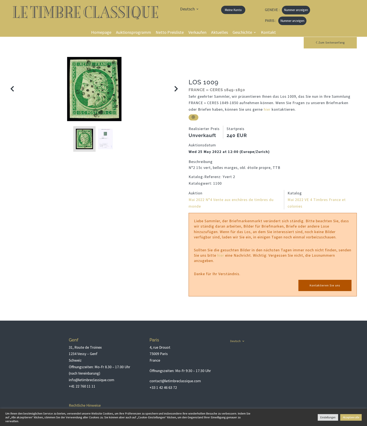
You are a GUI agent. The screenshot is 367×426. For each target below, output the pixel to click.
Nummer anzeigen (296, 10)
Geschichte (242, 33)
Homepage (101, 33)
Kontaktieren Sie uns (325, 285)
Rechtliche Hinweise (85, 405)
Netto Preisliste (170, 33)
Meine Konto (233, 10)
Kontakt (268, 33)
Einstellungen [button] (328, 417)
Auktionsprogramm (133, 33)
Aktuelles (219, 33)
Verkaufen (197, 33)
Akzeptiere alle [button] (351, 417)
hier (267, 109)
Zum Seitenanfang (331, 42)
